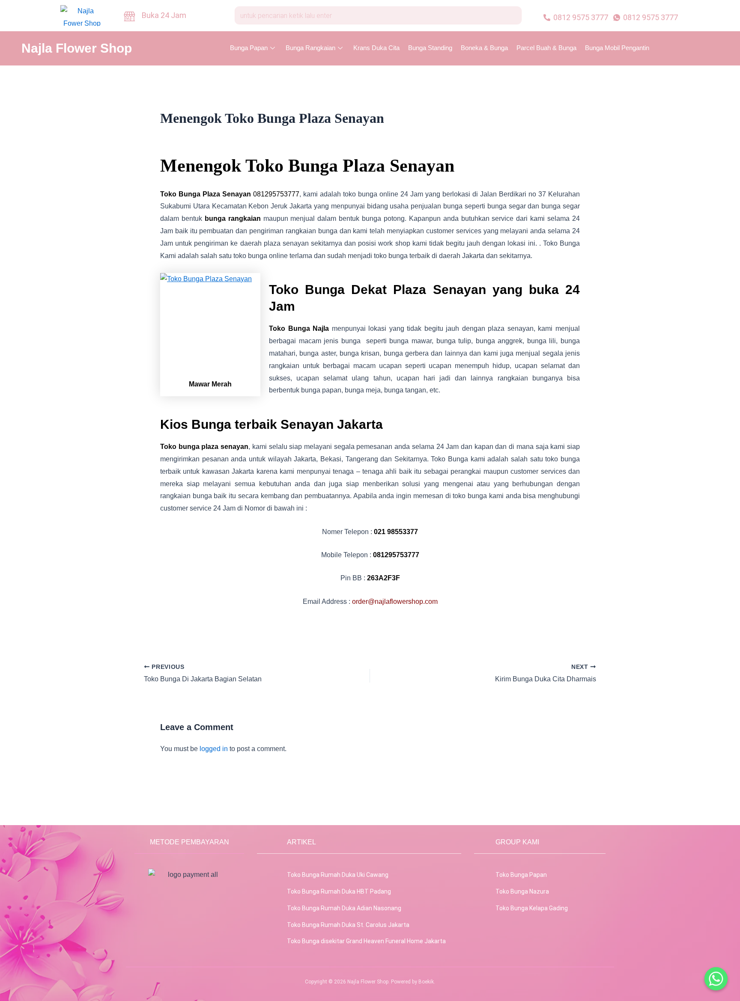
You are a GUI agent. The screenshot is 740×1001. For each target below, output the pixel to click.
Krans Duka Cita (376, 47)
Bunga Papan (249, 47)
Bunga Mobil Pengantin (617, 47)
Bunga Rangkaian (310, 47)
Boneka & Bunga (484, 47)
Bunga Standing (430, 47)
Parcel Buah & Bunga (546, 47)
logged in (214, 748)
